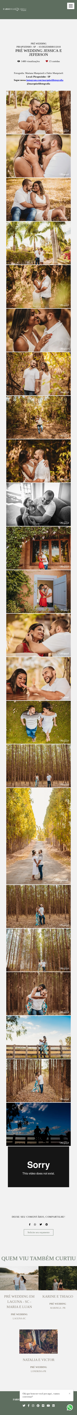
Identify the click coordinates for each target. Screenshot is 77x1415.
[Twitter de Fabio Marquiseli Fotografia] (24, 1405)
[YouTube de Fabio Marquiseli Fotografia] (48, 1405)
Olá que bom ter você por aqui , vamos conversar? (41, 1395)
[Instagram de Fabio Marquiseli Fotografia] (33, 1405)
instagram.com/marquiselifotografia (44, 80)
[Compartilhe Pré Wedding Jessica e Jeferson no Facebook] (29, 1224)
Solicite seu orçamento (39, 1232)
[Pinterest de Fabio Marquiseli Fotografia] (38, 1405)
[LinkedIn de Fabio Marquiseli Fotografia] (53, 1405)
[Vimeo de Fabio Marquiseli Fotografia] (43, 1405)
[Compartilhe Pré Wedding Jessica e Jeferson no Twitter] (41, 1224)
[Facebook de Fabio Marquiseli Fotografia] (28, 1405)
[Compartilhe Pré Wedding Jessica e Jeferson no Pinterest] (46, 1224)
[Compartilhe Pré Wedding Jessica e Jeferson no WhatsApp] (35, 1224)
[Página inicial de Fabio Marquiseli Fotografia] (15, 9)
